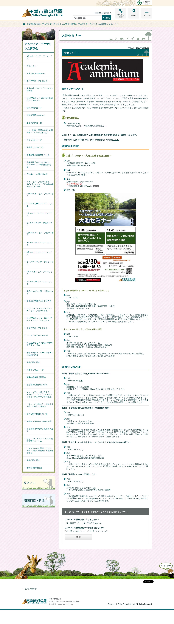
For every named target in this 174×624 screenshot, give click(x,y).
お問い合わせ (31, 589)
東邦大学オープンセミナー (38, 81)
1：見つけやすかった (76, 531)
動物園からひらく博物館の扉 (39, 421)
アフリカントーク (34, 140)
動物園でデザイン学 (35, 147)
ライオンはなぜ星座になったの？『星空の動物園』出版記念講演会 (40, 450)
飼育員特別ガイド (34, 108)
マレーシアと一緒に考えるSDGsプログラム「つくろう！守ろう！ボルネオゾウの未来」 (40, 394)
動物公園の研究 (33, 362)
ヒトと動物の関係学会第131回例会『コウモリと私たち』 (40, 131)
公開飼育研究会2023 (35, 115)
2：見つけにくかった (99, 531)
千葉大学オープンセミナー (38, 328)
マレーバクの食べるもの (37, 335)
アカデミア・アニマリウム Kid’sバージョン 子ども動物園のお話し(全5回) (40, 184)
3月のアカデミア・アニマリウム (39, 57)
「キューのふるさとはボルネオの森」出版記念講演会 (40, 405)
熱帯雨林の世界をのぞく (37, 385)
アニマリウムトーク (35, 370)
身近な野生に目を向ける (37, 414)
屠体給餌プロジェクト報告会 (39, 301)
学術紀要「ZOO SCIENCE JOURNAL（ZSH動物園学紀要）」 (39, 164)
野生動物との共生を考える (38, 155)
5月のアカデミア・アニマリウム (39, 224)
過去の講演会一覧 (34, 123)
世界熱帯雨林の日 (34, 468)
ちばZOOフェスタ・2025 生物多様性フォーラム (40, 439)
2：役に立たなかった (93, 523)
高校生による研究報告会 (37, 174)
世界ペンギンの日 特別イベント (40, 292)
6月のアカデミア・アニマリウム (39, 273)
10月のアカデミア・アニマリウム (40, 234)
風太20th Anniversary (36, 73)
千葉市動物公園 (33, 24)
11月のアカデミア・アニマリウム (40, 204)
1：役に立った (73, 523)
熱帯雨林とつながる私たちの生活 (40, 430)
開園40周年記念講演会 (36, 377)
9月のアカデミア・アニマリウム (39, 243)
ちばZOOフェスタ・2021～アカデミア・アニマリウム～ (39, 309)
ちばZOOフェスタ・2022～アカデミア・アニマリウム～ (39, 319)
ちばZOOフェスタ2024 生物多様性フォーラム (40, 344)
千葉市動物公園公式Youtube (80, 186)
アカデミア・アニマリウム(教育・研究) (59, 24)
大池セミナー (32, 66)
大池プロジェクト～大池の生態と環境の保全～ (86, 126)
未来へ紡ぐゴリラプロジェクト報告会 (40, 89)
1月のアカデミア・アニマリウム (39, 214)
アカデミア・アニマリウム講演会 (92, 24)
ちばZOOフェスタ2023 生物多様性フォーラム (40, 99)
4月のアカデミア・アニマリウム (39, 253)
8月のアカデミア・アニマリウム (39, 282)
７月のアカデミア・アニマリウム (40, 263)
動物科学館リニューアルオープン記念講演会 (40, 353)
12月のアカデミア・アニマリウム (40, 195)
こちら (116, 140)
